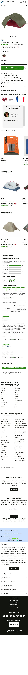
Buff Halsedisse (19, 456)
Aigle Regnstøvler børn (20, 423)
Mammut (17, 396)
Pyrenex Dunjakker (19, 427)
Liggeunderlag (4, 434)
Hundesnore (18, 450)
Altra (2, 398)
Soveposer (4, 438)
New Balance (18, 400)
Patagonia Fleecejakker (21, 425)
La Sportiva (4, 394)
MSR (2, 40)
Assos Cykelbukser (19, 441)
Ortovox (3, 390)
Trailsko (3, 448)
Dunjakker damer (5, 419)
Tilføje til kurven (12, 68)
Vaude (16, 394)
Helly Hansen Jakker (20, 429)
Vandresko (4, 446)
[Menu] (1, 5)
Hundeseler (18, 448)
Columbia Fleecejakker (21, 431)
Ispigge (3, 444)
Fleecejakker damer (6, 423)
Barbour (3, 406)
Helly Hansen (4, 404)
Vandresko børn (5, 454)
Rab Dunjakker (18, 446)
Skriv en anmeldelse (18, 44)
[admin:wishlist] (25, 68)
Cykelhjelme (4, 456)
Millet (2, 400)
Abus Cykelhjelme (19, 458)
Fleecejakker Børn (19, 421)
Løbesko (3, 450)
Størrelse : (4, 60)
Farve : (5, 51)
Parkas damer (4, 421)
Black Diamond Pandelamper (19, 435)
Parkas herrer (4, 427)
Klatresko (3, 452)
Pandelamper (4, 436)
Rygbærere (4, 459)
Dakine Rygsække (19, 439)
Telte (2, 431)
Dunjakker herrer (5, 425)
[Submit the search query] (26, 5)
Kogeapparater (5, 440)
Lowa (2, 396)
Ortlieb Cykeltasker (19, 452)
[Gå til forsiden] (2, 467)
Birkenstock (18, 404)
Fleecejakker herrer (6, 429)
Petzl (16, 406)
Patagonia (3, 388)
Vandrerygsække (5, 442)
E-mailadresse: (14, 509)
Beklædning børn (19, 419)
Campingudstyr (7, 467)
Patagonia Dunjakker (20, 460)
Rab (2, 392)
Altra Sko (17, 454)
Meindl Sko (17, 437)
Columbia (17, 390)
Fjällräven (17, 388)
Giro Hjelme (18, 443)
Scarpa (16, 392)
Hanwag (17, 402)
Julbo (16, 398)
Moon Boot (4, 402)
